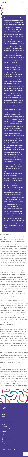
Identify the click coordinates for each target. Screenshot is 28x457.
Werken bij (4, 418)
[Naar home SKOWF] (4, 2)
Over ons (4, 423)
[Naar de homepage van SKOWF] (14, 408)
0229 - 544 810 (8, 438)
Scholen (3, 416)
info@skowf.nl (7, 440)
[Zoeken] (22, 2)
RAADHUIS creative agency (11, 449)
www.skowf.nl (7, 442)
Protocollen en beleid (7, 421)
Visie (3, 412)
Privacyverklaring (6, 428)
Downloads (4, 426)
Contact (3, 424)
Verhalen (4, 414)
